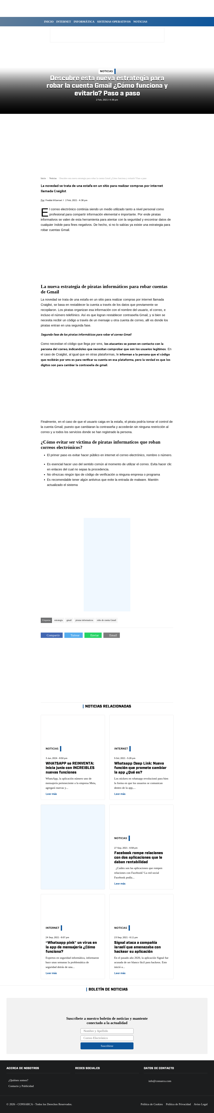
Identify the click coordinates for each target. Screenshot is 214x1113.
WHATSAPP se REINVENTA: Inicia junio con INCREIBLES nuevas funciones (70, 768)
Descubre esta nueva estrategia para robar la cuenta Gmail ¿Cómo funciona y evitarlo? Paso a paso (107, 86)
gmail (69, 620)
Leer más (51, 794)
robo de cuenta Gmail (106, 620)
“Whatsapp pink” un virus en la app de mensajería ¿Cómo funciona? (71, 947)
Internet (63, 21)
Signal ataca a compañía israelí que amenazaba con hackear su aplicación (137, 947)
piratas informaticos (84, 620)
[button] (152, 21)
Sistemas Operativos (114, 21)
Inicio (49, 21)
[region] (107, 35)
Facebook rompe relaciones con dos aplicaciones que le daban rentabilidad (138, 857)
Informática (84, 21)
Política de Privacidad (178, 1104)
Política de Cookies (152, 1104)
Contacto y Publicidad (21, 1086)
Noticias (140, 21)
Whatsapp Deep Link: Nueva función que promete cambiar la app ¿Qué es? (140, 768)
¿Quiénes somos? (18, 1080)
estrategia (58, 620)
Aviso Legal (201, 1104)
